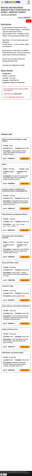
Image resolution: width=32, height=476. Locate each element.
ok (1, 474)
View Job (25, 158)
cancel (5, 474)
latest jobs (18, 94)
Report (28, 21)
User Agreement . (26, 472)
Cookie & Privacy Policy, (13, 472)
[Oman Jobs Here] (13, 3)
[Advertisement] (16, 115)
